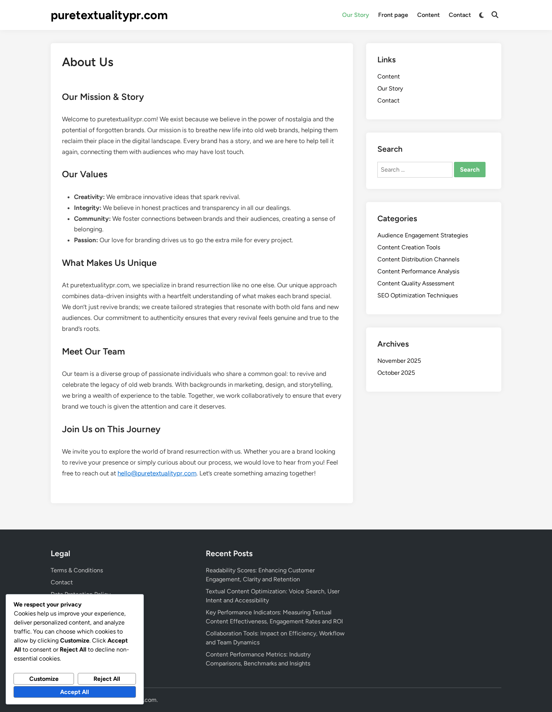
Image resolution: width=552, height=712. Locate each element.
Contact (460, 14)
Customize (44, 678)
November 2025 (399, 360)
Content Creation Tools (408, 247)
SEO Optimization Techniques (417, 295)
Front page (393, 14)
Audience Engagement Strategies (422, 235)
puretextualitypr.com (109, 15)
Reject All (107, 678)
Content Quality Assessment (415, 283)
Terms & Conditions (77, 570)
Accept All (74, 691)
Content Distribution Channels (418, 259)
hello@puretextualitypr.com (157, 473)
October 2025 (396, 372)
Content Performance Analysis (418, 271)
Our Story (355, 14)
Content (428, 14)
